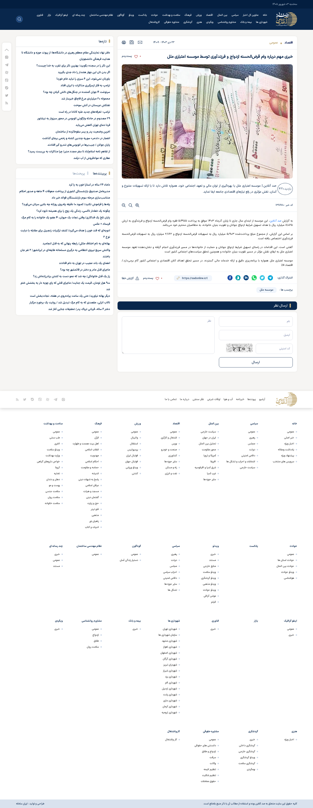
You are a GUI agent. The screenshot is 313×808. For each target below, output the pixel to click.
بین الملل (222, 15)
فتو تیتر (95, 509)
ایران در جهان (209, 438)
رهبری (252, 438)
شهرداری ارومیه (169, 712)
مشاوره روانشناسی (227, 22)
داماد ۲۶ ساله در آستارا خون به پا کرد (89, 185)
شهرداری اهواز (170, 647)
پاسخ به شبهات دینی (88, 479)
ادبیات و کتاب (92, 527)
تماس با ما (171, 399)
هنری (199, 22)
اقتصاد (209, 15)
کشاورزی (172, 456)
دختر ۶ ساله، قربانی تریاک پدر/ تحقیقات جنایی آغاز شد (79, 309)
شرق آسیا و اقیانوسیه (205, 468)
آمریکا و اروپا (210, 456)
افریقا (213, 462)
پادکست (142, 15)
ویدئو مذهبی (209, 584)
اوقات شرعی (213, 399)
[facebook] (230, 278)
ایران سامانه (21, 804)
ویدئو (131, 15)
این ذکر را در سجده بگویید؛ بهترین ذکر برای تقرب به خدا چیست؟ (73, 66)
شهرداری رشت (170, 695)
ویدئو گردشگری (208, 578)
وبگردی (209, 22)
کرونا (57, 468)
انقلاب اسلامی (92, 450)
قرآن (96, 438)
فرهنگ (188, 15)
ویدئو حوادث (287, 572)
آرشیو (262, 399)
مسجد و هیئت (91, 491)
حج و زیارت (93, 503)
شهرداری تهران (170, 629)
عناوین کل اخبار (250, 15)
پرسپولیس (132, 450)
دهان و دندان (53, 479)
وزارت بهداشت (53, 456)
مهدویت (94, 456)
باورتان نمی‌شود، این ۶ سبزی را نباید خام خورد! (83, 79)
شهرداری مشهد (169, 641)
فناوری (40, 15)
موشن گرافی (210, 596)
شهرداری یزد (171, 677)
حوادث (154, 15)
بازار (49, 15)
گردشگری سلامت (246, 763)
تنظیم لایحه (210, 769)
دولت (252, 450)
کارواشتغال (154, 22)
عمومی (273, 42)
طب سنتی (54, 438)
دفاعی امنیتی (248, 456)
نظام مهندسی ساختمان (101, 15)
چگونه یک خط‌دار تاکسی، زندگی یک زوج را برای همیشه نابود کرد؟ (73, 211)
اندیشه (95, 473)
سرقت (213, 757)
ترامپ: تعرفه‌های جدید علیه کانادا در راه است (84, 112)
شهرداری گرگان (170, 659)
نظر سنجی (198, 399)
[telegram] (270, 278)
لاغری (57, 444)
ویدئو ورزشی (132, 468)
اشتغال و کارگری (169, 438)
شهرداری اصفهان (168, 653)
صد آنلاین (275, 221)
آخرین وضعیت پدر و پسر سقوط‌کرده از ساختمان (83, 132)
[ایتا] (6, 80)
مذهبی (95, 515)
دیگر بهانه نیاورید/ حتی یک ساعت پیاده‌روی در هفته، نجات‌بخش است (70, 296)
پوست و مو (54, 485)
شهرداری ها (261, 22)
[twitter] (262, 278)
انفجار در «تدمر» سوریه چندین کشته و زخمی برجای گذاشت (76, 138)
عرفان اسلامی (92, 485)
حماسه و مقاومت (90, 468)
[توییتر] (6, 95)
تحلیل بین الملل (207, 444)
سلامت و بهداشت (171, 15)
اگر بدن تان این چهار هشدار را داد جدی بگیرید (84, 72)
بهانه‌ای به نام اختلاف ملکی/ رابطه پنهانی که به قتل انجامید (76, 244)
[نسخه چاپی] (124, 42)
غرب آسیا (211, 473)
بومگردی (251, 769)
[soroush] (238, 278)
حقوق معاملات (208, 781)
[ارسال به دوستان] (140, 42)
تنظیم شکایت (209, 775)
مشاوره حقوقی (171, 22)
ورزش (199, 15)
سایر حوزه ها (209, 479)
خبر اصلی (289, 438)
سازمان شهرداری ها (167, 635)
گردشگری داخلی (247, 746)
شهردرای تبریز (170, 665)
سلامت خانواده (52, 503)
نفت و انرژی (171, 473)
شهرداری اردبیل (169, 689)
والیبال (134, 438)
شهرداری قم (171, 683)
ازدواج (95, 635)
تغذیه (57, 473)
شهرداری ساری (170, 701)
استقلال (134, 444)
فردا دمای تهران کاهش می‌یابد (93, 125)
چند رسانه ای (78, 15)
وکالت (213, 763)
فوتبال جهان (131, 462)
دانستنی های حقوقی (205, 746)
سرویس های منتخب (283, 462)
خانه (265, 15)
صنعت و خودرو (169, 450)
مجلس (251, 444)
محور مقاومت (209, 450)
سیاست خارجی (247, 468)
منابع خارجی (209, 566)
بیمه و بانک (246, 22)
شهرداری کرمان (169, 707)
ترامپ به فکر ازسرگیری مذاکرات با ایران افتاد (85, 86)
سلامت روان (54, 497)
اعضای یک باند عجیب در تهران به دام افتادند (84, 263)
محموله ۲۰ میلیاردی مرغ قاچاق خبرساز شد (85, 99)
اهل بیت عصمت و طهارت (86, 444)
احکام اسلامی (92, 462)
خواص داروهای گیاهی (48, 462)
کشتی (135, 473)
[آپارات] (6, 72)
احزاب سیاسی (170, 572)
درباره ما (184, 399)
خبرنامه (240, 399)
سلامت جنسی (52, 491)
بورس (174, 444)
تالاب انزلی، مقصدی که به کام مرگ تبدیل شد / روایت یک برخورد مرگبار (69, 303)
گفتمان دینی (92, 497)
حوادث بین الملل (285, 566)
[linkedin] (246, 278)
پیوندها (251, 399)
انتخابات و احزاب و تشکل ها (240, 462)
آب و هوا (228, 399)
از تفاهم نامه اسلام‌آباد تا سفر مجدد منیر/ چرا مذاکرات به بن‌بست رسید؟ (69, 152)
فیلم (213, 602)
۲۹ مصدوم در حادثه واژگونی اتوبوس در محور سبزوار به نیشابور (73, 119)
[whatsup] (254, 278)
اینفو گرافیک (61, 15)
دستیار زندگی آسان (129, 560)
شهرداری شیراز (170, 671)
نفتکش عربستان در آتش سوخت (91, 105)
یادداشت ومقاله (286, 450)
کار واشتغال (171, 740)
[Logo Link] (286, 19)
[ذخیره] (132, 42)
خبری (213, 554)
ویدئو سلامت (53, 450)
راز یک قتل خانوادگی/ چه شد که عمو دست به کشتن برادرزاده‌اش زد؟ (71, 276)
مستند (212, 560)
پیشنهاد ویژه (287, 456)
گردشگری (187, 22)
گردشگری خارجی (246, 751)
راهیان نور (94, 521)
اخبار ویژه (289, 444)
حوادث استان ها (286, 560)
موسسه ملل (266, 290)
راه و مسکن (171, 468)
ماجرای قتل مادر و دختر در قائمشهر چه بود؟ (85, 270)
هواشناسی (289, 578)
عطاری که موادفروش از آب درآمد (91, 158)
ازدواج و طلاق (209, 751)
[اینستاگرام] (6, 57)
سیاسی (234, 15)
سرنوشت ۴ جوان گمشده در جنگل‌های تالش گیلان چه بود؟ (76, 92)
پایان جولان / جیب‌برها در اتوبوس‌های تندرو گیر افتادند (78, 145)
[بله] (6, 87)
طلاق (96, 641)
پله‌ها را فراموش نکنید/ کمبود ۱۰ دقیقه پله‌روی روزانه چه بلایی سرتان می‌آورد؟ (66, 204)
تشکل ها (172, 590)
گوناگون (120, 15)
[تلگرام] (7, 64)
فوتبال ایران (132, 456)
